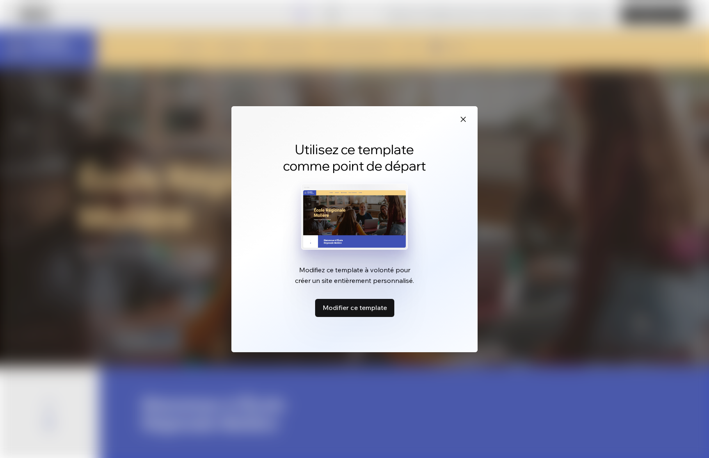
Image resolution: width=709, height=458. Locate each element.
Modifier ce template (354, 307)
